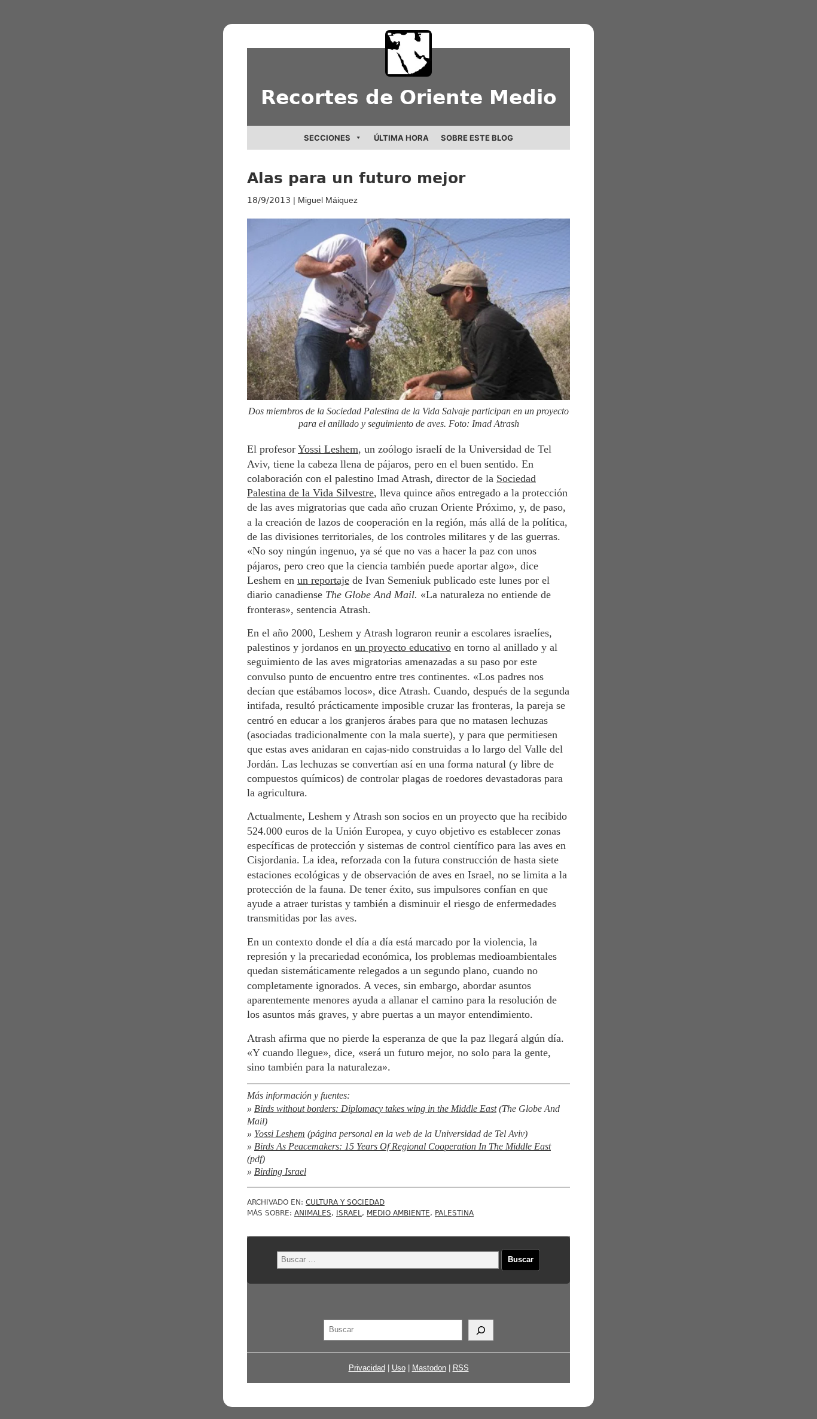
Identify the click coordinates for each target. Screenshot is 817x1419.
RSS (461, 1367)
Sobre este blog (477, 137)
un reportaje (323, 580)
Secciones (327, 137)
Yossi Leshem (328, 449)
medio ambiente (398, 1213)
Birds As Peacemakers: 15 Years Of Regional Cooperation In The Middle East (402, 1146)
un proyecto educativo (403, 647)
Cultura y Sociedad (345, 1202)
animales (312, 1213)
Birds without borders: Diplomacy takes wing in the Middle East (375, 1108)
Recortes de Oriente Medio (409, 97)
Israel (349, 1213)
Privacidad (367, 1367)
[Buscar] (480, 1330)
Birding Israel (280, 1171)
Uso (399, 1367)
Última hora (401, 137)
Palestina (454, 1213)
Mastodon (429, 1367)
